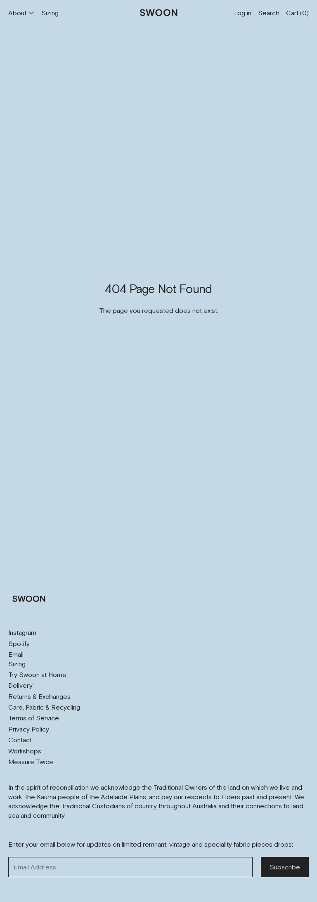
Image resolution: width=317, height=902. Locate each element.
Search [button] (268, 13)
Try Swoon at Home (37, 674)
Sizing (50, 13)
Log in (242, 13)
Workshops (24, 751)
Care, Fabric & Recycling (44, 707)
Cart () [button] (297, 13)
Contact (20, 739)
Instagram (22, 632)
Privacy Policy (28, 729)
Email (16, 654)
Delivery (20, 685)
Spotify (19, 643)
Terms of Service (33, 718)
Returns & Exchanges (39, 696)
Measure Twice (30, 761)
